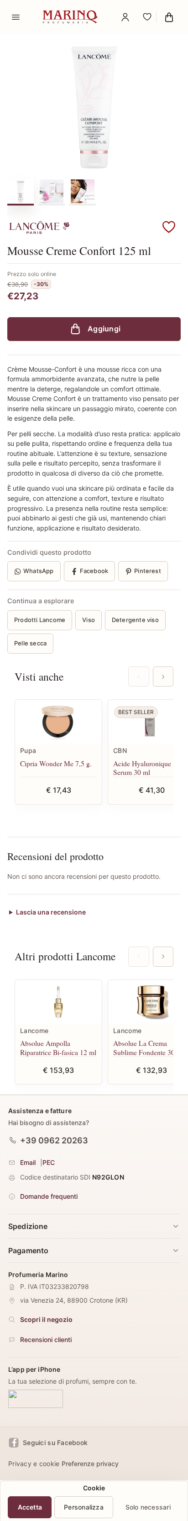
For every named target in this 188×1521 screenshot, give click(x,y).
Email (28, 1162)
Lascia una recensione (51, 912)
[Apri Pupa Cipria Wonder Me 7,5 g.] (58, 721)
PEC (48, 1162)
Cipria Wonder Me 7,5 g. (56, 763)
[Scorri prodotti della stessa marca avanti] (163, 957)
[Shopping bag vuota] (169, 17)
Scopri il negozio (46, 1319)
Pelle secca (30, 643)
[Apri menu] (15, 17)
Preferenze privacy (90, 1463)
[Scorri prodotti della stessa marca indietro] (138, 957)
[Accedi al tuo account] (125, 17)
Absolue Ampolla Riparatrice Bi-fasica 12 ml (58, 1047)
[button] (169, 227)
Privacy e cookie (33, 1463)
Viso (88, 619)
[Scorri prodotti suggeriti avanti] (163, 676)
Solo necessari (148, 1507)
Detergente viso (135, 619)
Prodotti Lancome (39, 619)
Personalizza (84, 1507)
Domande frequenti (49, 1196)
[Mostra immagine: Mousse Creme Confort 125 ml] (20, 191)
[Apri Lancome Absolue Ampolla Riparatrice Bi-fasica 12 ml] (58, 1001)
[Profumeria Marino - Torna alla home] (70, 17)
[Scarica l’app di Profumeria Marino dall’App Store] (35, 1399)
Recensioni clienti (46, 1339)
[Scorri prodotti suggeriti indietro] (138, 676)
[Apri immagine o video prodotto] (94, 107)
